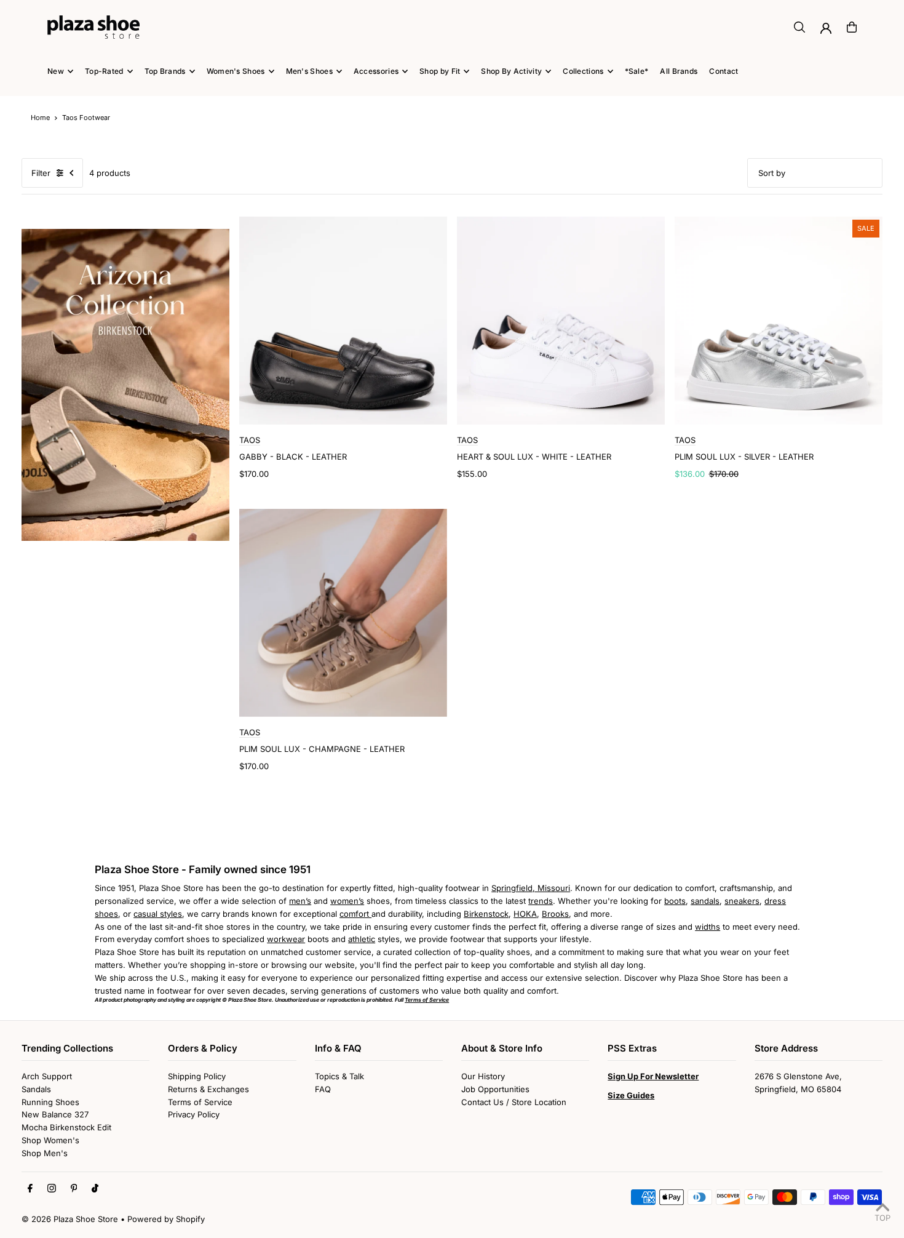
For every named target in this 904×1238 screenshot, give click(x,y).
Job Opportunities (495, 1089)
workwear (286, 939)
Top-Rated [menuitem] (104, 71)
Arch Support (47, 1076)
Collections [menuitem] (583, 71)
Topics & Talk (339, 1076)
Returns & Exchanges (208, 1089)
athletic (361, 939)
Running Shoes (50, 1102)
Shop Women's (50, 1140)
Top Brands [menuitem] (165, 71)
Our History (483, 1076)
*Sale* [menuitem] (637, 71)
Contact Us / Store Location (513, 1102)
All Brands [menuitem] (678, 71)
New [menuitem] (55, 71)
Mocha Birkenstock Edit (66, 1127)
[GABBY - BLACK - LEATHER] (343, 321)
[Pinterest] (74, 1189)
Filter (40, 173)
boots (675, 901)
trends (540, 901)
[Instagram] (51, 1189)
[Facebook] (30, 1189)
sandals (705, 901)
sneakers (741, 901)
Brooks (555, 914)
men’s (300, 901)
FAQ (323, 1089)
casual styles (157, 914)
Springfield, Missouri (530, 888)
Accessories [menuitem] (376, 71)
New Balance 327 (55, 1114)
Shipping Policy (197, 1076)
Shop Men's (45, 1153)
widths (707, 927)
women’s (347, 901)
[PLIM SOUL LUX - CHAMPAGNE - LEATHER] (343, 613)
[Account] (825, 28)
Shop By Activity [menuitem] (511, 71)
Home (40, 117)
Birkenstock (486, 914)
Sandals (36, 1089)
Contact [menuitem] (723, 71)
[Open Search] (799, 27)
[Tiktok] (95, 1189)
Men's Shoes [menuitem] (309, 71)
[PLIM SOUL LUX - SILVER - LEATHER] (778, 321)
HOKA (525, 914)
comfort (355, 914)
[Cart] (852, 27)
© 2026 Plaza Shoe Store (70, 1219)
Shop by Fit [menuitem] (439, 71)
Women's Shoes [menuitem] (236, 71)
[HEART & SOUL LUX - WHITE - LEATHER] (561, 321)
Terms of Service (200, 1102)
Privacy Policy (194, 1114)
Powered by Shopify (166, 1219)
